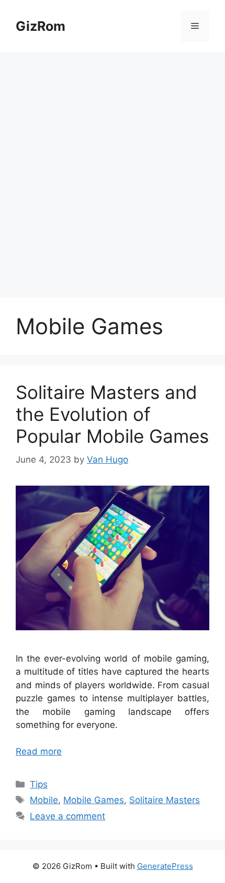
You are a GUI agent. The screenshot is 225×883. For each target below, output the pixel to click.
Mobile (44, 800)
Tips (39, 784)
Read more (39, 751)
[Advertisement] (112, 169)
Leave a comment (67, 816)
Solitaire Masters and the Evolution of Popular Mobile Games (112, 414)
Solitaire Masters (164, 800)
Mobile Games (93, 800)
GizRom (40, 26)
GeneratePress (165, 866)
